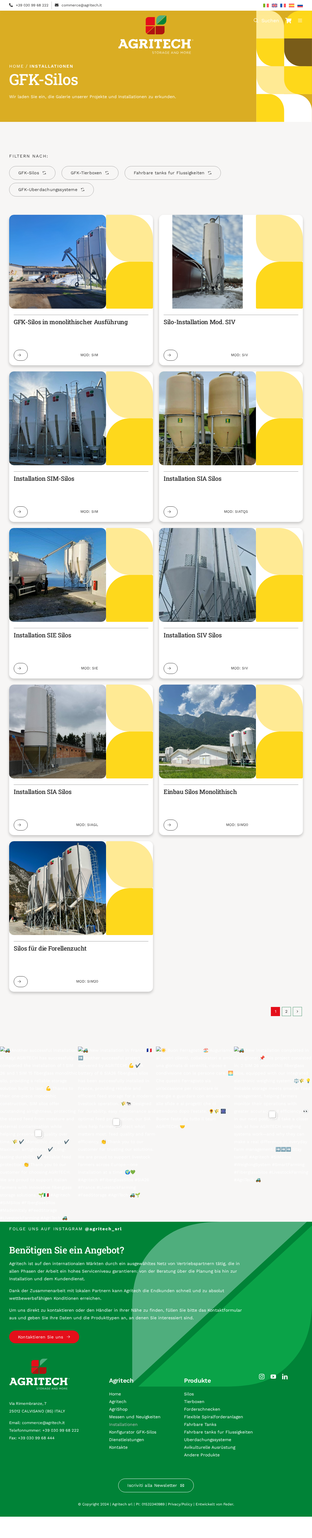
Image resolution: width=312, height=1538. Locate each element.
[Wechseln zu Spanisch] (291, 5)
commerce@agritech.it (82, 5)
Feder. (228, 1504)
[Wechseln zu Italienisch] (266, 5)
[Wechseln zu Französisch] (283, 5)
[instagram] (261, 1376)
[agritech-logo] (156, 17)
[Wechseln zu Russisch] (300, 5)
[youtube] (273, 1376)
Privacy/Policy (180, 1504)
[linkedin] (285, 1376)
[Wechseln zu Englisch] (274, 5)
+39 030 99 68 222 (32, 5)
